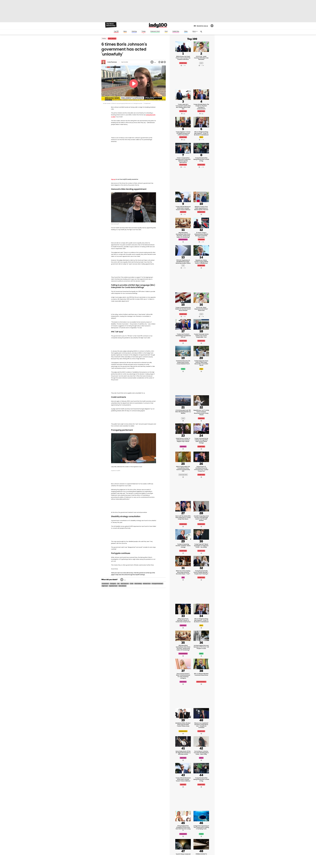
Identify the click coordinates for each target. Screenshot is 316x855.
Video (186, 31)
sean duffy (183, 212)
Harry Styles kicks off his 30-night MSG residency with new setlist (183, 752)
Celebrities (175, 31)
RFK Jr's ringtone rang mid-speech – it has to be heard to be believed (201, 133)
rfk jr (201, 137)
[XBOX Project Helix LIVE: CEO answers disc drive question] (183, 456)
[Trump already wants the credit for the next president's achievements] (201, 94)
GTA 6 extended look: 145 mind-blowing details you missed (183, 412)
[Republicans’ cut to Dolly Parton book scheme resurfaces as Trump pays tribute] (201, 400)
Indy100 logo (158, 25)
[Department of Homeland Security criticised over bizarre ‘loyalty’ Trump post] (201, 456)
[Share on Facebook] (159, 62)
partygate (113, 583)
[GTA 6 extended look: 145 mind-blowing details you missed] (183, 400)
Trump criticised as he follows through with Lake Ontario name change (201, 441)
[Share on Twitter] (162, 62)
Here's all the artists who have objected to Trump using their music (183, 517)
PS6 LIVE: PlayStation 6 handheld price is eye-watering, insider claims (183, 261)
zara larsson (183, 681)
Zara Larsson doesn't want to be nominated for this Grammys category (183, 676)
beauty (201, 757)
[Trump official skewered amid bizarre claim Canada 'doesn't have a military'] (183, 196)
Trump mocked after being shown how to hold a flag (201, 159)
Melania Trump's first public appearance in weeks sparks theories (201, 208)
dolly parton (183, 446)
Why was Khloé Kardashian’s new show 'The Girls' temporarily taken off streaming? (183, 235)
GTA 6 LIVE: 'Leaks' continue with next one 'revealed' (201, 58)
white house (201, 239)
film (183, 577)
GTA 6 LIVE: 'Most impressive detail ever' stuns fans (201, 309)
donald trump (183, 111)
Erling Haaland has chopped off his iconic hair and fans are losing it (183, 828)
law (118, 583)
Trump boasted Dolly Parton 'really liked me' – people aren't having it (201, 572)
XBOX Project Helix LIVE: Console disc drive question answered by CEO (183, 469)
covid (131, 583)
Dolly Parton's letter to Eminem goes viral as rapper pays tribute (183, 440)
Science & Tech (155, 31)
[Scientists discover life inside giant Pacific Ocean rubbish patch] (183, 350)
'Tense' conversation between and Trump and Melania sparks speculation (183, 160)
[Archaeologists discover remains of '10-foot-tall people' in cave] (201, 635)
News (125, 31)
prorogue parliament (157, 583)
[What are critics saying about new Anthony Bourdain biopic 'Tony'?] (183, 560)
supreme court (113, 586)
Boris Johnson (112, 38)
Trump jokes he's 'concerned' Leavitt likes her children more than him (183, 107)
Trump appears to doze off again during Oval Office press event (183, 133)
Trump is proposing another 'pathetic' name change (183, 545)
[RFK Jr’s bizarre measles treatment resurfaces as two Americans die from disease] (201, 663)
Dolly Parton (201, 418)
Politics (104, 38)
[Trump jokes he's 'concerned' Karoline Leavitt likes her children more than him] (183, 94)
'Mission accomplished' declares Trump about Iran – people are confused (201, 725)
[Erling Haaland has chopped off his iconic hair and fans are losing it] (183, 815)
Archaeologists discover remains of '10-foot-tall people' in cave (201, 647)
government (105, 583)
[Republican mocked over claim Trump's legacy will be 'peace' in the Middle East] (201, 250)
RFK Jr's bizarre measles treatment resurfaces (201, 674)
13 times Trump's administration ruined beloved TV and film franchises (201, 235)
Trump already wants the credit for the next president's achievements (201, 107)
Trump (143, 31)
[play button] (133, 83)
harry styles (183, 757)
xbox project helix (183, 474)
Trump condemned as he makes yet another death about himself (183, 309)
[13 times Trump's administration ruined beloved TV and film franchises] (201, 222)
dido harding (138, 583)
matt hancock (124, 583)
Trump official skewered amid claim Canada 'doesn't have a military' (183, 208)
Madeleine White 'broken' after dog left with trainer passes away (183, 724)
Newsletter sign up (202, 26)
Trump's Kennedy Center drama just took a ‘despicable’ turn (201, 335)
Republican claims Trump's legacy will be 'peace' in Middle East (201, 261)
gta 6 (201, 63)
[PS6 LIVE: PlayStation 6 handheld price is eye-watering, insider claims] (183, 250)
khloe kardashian (183, 239)
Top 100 (116, 31)
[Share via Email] (165, 62)
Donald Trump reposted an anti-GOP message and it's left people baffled (201, 518)
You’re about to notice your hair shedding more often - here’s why (201, 752)
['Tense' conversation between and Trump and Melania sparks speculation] (183, 147)
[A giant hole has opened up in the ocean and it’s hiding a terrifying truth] (201, 815)
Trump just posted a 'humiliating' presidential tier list (183, 335)
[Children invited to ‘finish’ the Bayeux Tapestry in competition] (201, 844)
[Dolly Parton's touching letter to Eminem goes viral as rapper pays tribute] (183, 428)
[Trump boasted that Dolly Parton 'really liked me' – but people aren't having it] (201, 560)
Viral (166, 31)
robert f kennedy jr (201, 681)
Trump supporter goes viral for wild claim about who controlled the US (201, 363)
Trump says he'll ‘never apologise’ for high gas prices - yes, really (201, 545)
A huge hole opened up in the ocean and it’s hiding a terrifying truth (201, 827)
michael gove (146, 583)
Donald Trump (183, 63)
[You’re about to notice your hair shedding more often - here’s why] (201, 741)
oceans (201, 834)
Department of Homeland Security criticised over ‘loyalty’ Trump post (201, 469)
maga (201, 369)
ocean (183, 369)
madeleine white (183, 731)
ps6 (183, 265)
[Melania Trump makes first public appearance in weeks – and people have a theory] (201, 196)
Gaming (134, 31)
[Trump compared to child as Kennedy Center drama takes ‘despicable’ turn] (201, 324)
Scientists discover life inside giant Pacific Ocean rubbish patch (183, 362)
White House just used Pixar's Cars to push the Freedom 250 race (183, 58)
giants (201, 653)
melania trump (201, 212)
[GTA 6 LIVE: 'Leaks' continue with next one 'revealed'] (201, 46)
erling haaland (183, 834)
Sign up (113, 179)
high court (105, 586)
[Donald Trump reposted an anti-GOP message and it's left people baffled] (201, 506)
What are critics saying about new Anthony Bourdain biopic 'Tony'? (183, 572)
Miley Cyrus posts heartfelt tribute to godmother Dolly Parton (183, 620)
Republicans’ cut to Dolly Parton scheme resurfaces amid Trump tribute (201, 412)
